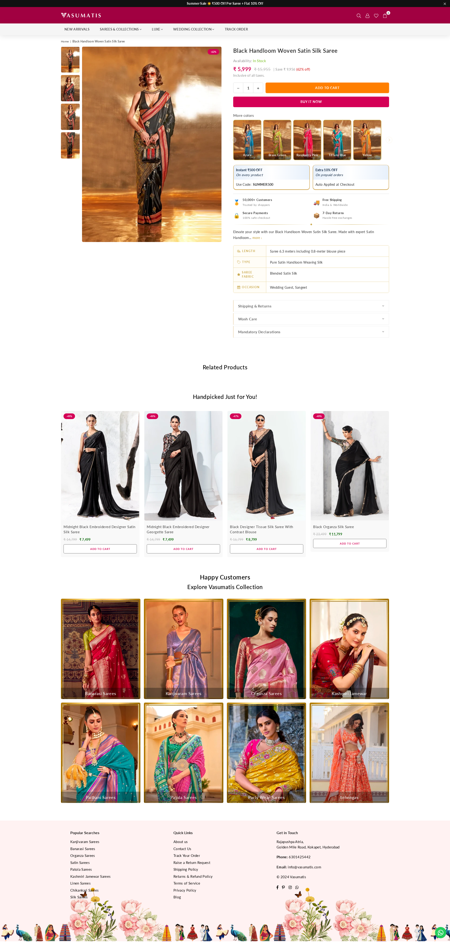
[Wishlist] (376, 15)
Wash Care (247, 319)
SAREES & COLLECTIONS (119, 29)
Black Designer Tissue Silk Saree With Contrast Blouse (261, 529)
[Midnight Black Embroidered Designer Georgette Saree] (183, 465)
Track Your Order (186, 855)
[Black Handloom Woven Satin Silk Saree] (70, 59)
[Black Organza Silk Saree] (350, 465)
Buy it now (311, 102)
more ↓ (257, 238)
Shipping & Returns (254, 306)
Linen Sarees (80, 883)
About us (180, 842)
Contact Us (182, 849)
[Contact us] (440, 932)
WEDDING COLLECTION (192, 29)
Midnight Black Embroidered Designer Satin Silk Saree (99, 529)
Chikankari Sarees (84, 890)
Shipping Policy (185, 869)
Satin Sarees (80, 862)
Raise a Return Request (191, 862)
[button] (385, 15)
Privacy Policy (184, 890)
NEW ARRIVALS (77, 29)
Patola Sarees (81, 869)
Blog (177, 897)
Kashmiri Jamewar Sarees (90, 876)
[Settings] (367, 15)
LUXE (156, 29)
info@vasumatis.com (304, 867)
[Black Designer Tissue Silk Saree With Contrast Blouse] (267, 465)
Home (65, 41)
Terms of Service (186, 883)
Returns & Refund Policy (193, 876)
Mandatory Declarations (259, 331)
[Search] (359, 15)
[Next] (215, 144)
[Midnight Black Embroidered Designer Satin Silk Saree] (100, 465)
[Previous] (88, 144)
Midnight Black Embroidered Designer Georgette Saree (178, 529)
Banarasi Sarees (82, 849)
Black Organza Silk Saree (333, 527)
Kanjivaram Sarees (84, 842)
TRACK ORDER (236, 29)
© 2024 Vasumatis (291, 877)
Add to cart (100, 547)
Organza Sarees (82, 855)
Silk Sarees (79, 897)
